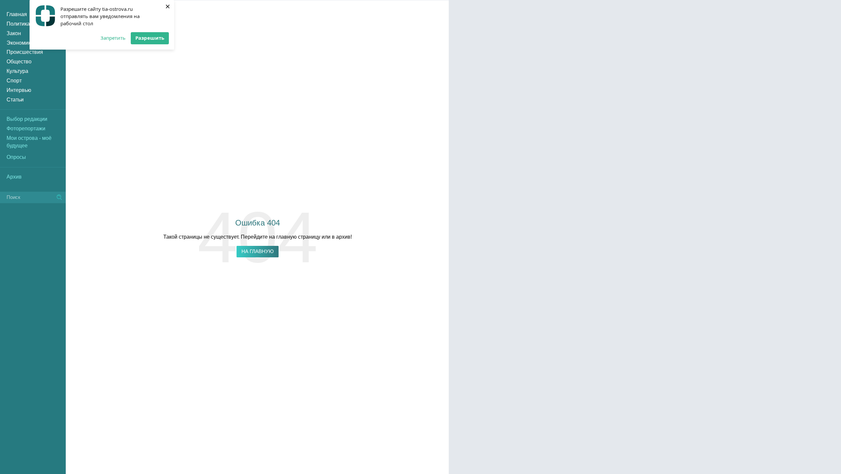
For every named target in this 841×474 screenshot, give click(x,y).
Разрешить (149, 37)
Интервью (19, 90)
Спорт (14, 80)
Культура (17, 71)
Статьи (15, 99)
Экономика (20, 43)
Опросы (16, 157)
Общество (19, 61)
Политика (18, 24)
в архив (341, 237)
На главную (257, 251)
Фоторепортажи (26, 128)
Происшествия (25, 52)
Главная (17, 14)
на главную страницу (294, 237)
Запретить (113, 37)
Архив (14, 177)
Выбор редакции (27, 119)
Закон (14, 33)
